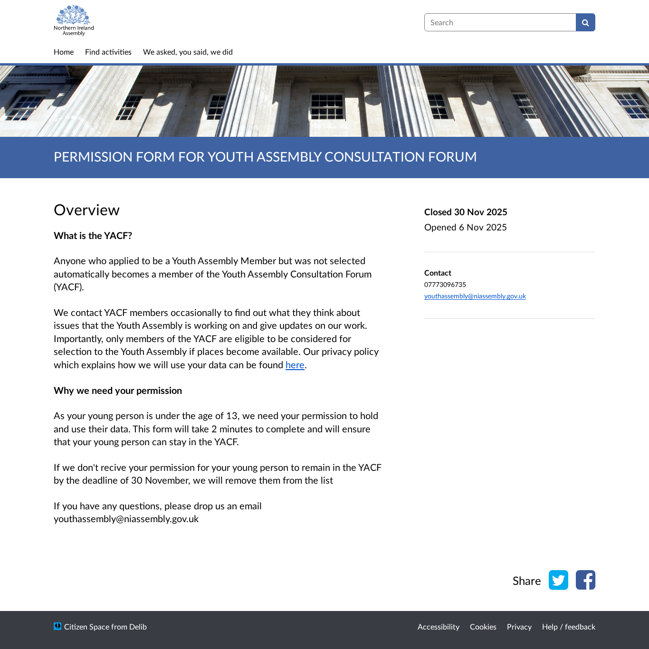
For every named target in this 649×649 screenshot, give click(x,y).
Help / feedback (568, 626)
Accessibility (438, 626)
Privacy (519, 626)
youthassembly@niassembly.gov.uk (475, 296)
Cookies (483, 626)
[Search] (585, 22)
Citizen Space (86, 626)
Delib (138, 626)
